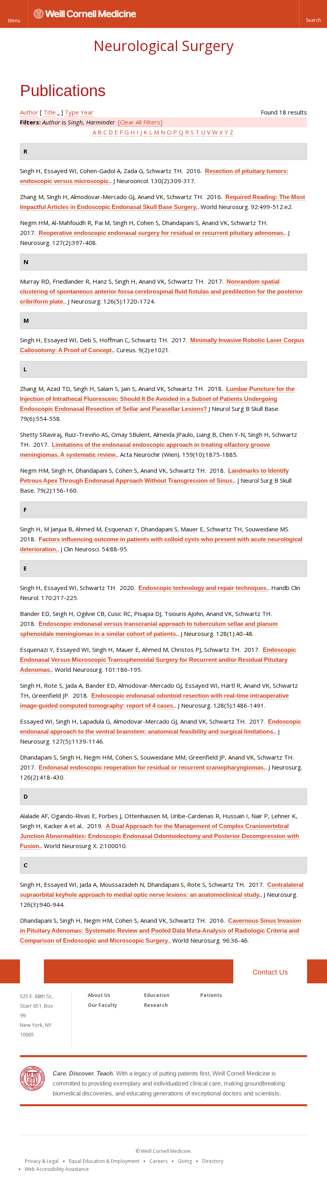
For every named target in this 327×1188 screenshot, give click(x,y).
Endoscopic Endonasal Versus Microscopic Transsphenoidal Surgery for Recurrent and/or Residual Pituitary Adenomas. (158, 659)
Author (29, 112)
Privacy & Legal (42, 1161)
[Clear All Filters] (140, 122)
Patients (211, 995)
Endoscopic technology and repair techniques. (203, 587)
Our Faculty (102, 1005)
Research (156, 1005)
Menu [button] (14, 20)
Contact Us (270, 972)
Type (72, 112)
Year (87, 112)
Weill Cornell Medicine (163, 1122)
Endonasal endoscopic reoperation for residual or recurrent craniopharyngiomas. (152, 767)
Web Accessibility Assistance (57, 1169)
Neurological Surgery (163, 45)
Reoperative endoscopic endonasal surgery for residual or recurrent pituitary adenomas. (162, 232)
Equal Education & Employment (104, 1161)
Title (49, 112)
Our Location (32, 971)
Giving (185, 1161)
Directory (212, 1161)
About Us (99, 995)
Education (156, 995)
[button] (313, 14)
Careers (158, 1161)
